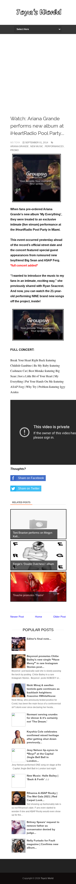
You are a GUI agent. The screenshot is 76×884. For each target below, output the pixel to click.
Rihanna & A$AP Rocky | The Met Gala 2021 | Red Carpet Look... (42, 797)
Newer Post (17, 616)
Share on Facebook (31, 478)
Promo (14, 150)
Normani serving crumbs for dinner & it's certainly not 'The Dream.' (42, 718)
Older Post (59, 616)
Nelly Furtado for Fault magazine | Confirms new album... (42, 844)
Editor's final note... (39, 638)
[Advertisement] (38, 73)
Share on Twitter (28, 488)
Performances (54, 146)
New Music (36, 146)
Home (38, 616)
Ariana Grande (19, 146)
